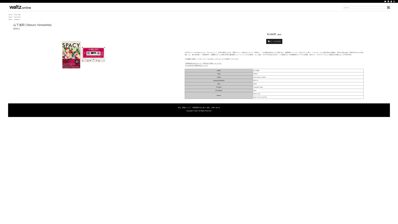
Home (10, 14)
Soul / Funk (17, 17)
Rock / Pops (17, 14)
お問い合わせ (215, 107)
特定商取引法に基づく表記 (201, 107)
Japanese (17, 19)
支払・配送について (184, 107)
